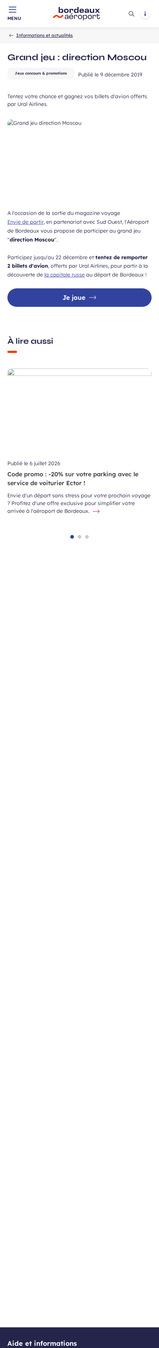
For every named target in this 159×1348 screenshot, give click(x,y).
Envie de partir (25, 222)
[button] (72, 537)
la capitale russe (64, 274)
